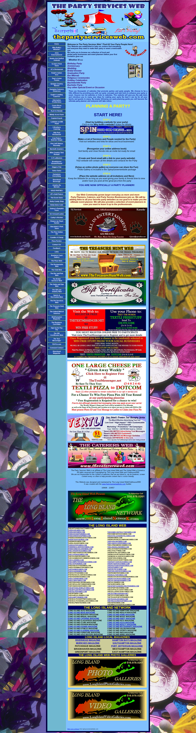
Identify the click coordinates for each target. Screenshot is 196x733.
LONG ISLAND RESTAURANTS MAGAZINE (124, 627)
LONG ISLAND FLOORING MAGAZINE (83, 631)
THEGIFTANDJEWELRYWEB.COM (81, 588)
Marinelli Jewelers (57, 149)
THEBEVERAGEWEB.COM (78, 540)
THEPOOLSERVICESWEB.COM (119, 571)
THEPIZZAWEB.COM (115, 567)
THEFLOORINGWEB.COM (77, 579)
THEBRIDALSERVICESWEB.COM (80, 547)
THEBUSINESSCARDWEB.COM (80, 549)
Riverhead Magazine (57, 352)
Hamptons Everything (57, 175)
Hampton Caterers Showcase (57, 90)
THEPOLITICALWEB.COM (117, 569)
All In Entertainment (56, 54)
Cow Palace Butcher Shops (56, 139)
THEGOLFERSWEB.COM (77, 592)
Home (56, 44)
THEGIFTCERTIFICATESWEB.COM (81, 590)
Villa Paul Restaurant (56, 133)
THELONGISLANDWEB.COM (118, 547)
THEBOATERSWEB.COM (77, 545)
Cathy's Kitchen (57, 217)
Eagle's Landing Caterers (57, 95)
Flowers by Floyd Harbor (56, 222)
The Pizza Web (56, 261)
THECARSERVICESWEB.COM (79, 551)
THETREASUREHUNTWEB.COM (119, 601)
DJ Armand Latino (57, 214)
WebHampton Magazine (57, 318)
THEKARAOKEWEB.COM (117, 541)
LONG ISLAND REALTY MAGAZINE (121, 625)
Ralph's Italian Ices (56, 74)
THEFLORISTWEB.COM (77, 580)
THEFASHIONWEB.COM (77, 571)
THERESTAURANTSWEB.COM (119, 579)
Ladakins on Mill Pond (57, 123)
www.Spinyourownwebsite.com (114, 484)
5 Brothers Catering (57, 128)
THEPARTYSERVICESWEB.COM (119, 562)
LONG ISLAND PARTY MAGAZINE (121, 619)
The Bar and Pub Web (56, 274)
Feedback (56, 248)
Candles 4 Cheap (56, 237)
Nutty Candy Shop (57, 201)
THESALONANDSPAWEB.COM (119, 580)
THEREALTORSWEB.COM (117, 575)
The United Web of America (57, 312)
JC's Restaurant (57, 69)
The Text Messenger (56, 340)
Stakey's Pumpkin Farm (57, 209)
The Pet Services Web (56, 301)
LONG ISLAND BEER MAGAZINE (81, 613)
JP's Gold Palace (56, 194)
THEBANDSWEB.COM (76, 532)
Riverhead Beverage (57, 180)
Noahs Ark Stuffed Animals (57, 59)
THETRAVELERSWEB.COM (117, 599)
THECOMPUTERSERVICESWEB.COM (82, 562)
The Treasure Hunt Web (57, 307)
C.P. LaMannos (56, 158)
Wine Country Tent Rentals (57, 153)
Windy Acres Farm (57, 115)
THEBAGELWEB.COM (76, 530)
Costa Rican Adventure (56, 106)
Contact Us (56, 245)
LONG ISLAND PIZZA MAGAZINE (121, 623)
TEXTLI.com (56, 344)
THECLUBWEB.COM (76, 560)
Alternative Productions (56, 101)
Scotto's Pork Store (57, 65)
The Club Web (56, 270)
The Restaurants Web (56, 265)
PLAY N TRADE (57, 111)
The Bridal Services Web (56, 280)
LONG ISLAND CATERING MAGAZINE (83, 619)
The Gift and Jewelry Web (57, 291)
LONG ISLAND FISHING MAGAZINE (82, 627)
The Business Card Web (56, 323)
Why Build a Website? (56, 48)
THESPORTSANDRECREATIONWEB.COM (123, 586)
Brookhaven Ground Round (56, 162)
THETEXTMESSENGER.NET (117, 593)
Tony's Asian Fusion (57, 79)
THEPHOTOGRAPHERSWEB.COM (120, 566)
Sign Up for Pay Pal (57, 329)
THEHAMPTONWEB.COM (77, 597)
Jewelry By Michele (56, 186)
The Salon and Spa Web (57, 285)
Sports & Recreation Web (57, 296)
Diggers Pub (56, 167)
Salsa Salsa (56, 171)
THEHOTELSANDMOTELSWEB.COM (121, 536)
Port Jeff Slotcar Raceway (57, 144)
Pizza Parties (57, 241)
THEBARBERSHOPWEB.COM (79, 536)
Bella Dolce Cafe (56, 205)
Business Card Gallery (56, 256)
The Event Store (57, 198)
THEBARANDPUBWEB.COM (79, 534)
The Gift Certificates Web (56, 334)
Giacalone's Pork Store (56, 227)
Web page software (73, 729)
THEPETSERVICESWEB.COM (118, 564)
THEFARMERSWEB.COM (77, 569)
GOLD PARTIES (57, 191)
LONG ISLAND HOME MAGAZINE (121, 615)
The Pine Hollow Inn (57, 233)
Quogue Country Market (57, 85)
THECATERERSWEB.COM (78, 554)
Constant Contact (56, 348)
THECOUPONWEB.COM (77, 564)
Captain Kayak (56, 118)
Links (57, 252)
